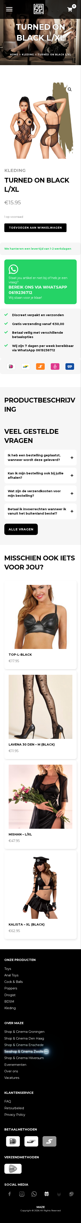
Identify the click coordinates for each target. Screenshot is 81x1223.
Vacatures (11, 1078)
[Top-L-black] (40, 617)
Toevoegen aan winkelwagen (35, 227)
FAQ (7, 1101)
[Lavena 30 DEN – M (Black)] (40, 707)
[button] (70, 89)
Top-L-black (20, 655)
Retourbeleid (14, 1108)
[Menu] (9, 9)
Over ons (11, 1071)
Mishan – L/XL (20, 834)
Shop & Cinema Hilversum (24, 1058)
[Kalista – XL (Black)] (40, 887)
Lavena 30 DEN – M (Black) (32, 744)
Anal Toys (11, 975)
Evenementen (15, 1065)
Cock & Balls (13, 982)
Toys (7, 969)
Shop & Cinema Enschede (24, 1045)
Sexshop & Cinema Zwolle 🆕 (26, 1051)
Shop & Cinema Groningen (24, 1032)
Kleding (28, 54)
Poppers (10, 988)
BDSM (9, 1001)
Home (14, 54)
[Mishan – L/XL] (40, 797)
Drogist (10, 995)
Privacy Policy (14, 1115)
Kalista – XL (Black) (26, 924)
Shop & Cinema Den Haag (24, 1038)
